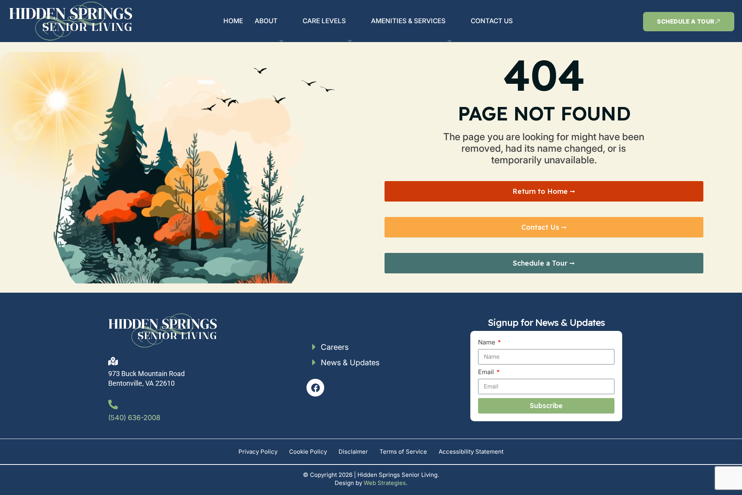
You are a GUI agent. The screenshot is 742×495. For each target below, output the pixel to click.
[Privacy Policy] (257, 451)
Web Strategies (385, 483)
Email (486, 372)
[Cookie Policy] (308, 451)
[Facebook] (315, 388)
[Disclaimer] (353, 451)
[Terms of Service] (403, 451)
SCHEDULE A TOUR (686, 21)
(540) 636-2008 (134, 418)
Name (487, 342)
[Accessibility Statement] (471, 451)
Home (233, 21)
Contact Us (492, 21)
